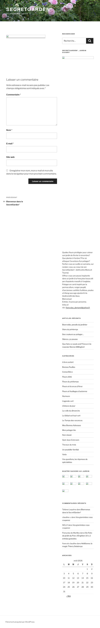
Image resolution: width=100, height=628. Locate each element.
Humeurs (66, 396)
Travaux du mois (69, 445)
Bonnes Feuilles (68, 367)
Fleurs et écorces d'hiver (72, 386)
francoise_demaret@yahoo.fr (78, 307)
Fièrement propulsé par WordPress (20, 622)
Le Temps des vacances (72, 420)
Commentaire (13, 94)
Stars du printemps (70, 329)
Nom (9, 130)
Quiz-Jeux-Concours (70, 440)
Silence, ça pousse (70, 339)
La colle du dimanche (71, 411)
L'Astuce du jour (68, 406)
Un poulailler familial (70, 449)
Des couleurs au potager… (73, 334)
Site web (10, 157)
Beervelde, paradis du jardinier (74, 324)
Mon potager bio (69, 430)
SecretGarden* (29, 9)
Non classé (66, 435)
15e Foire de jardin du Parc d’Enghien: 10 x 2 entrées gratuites (77, 536)
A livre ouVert (67, 362)
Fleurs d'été (67, 377)
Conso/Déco (67, 372)
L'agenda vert (67, 401)
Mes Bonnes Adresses (71, 425)
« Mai (68, 596)
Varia (64, 454)
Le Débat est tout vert (71, 415)
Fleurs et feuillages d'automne (74, 391)
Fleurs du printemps (70, 381)
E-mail (10, 143)
